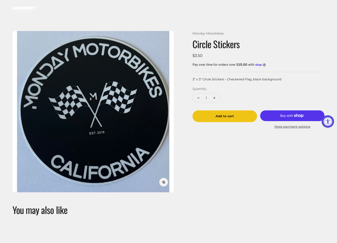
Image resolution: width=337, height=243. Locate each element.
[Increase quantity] (214, 98)
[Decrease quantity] (198, 98)
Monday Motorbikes (208, 33)
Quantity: (199, 89)
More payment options (292, 127)
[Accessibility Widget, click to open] (328, 121)
